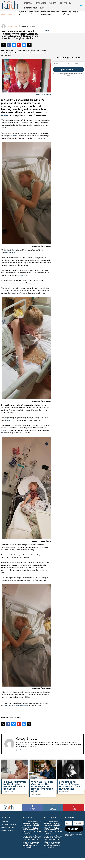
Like (32, 804)
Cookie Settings (7, 830)
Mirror (15, 136)
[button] (81, 5)
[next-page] (23, 16)
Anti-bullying (10, 717)
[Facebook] (16, 749)
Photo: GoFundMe (43, 94)
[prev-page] (19, 16)
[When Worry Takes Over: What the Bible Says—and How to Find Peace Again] (42, 769)
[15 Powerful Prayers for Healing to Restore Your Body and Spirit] (14, 769)
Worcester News (9, 252)
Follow (53, 804)
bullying (17, 717)
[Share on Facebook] (9, 45)
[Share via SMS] (24, 45)
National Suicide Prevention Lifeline (16, 706)
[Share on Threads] (29, 45)
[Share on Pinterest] (19, 45)
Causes (47, 30)
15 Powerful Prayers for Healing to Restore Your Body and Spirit (28, 13)
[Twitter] (20, 749)
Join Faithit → (68, 69)
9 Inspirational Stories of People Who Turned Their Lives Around (70, 13)
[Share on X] (3, 45)
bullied (5, 115)
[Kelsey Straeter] (3, 26)
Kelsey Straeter (12, 26)
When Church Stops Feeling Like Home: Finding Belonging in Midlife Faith (30, 844)
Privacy (68, 75)
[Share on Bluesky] (14, 45)
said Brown (24, 275)
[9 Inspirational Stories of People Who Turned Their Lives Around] (70, 769)
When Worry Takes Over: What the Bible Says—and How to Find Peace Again (50, 13)
